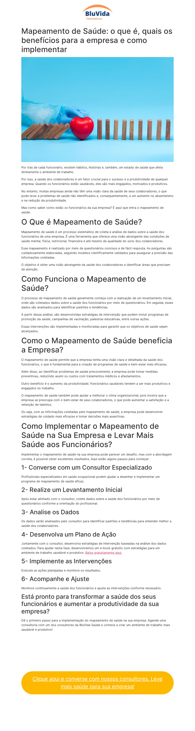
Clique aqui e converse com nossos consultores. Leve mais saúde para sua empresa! (97, 683)
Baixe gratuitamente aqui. (103, 552)
